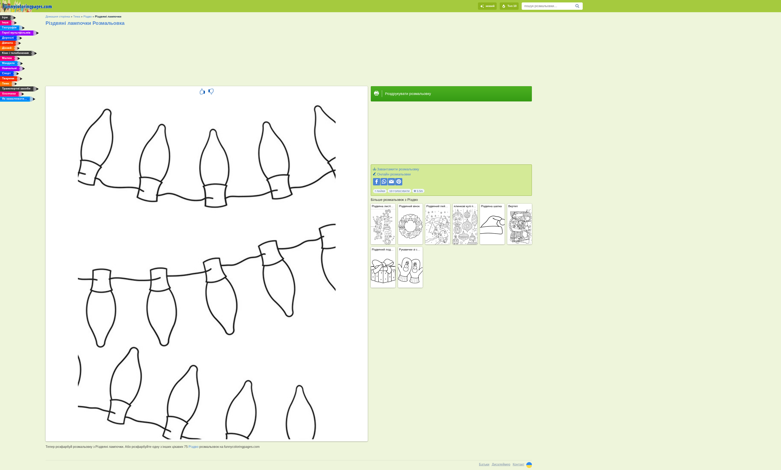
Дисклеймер (501, 464)
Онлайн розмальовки (394, 174)
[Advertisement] (168, 54)
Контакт (518, 464)
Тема (76, 16)
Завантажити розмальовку (398, 169)
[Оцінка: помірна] (211, 92)
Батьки (484, 464)
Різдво (87, 16)
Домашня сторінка (58, 16)
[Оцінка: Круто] (202, 92)
